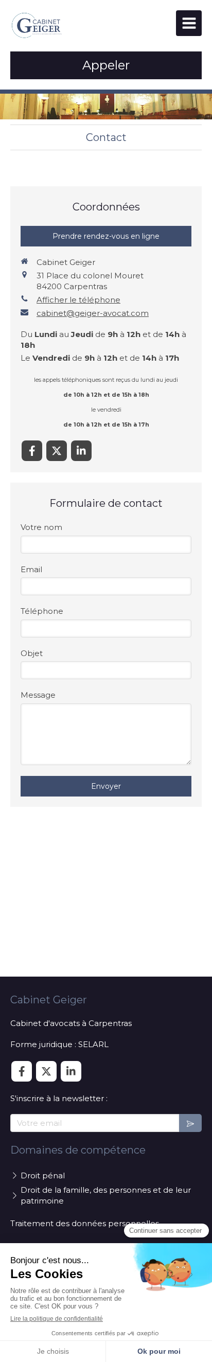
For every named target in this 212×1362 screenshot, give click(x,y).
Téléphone (42, 611)
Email (31, 569)
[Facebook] (32, 450)
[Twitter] (56, 450)
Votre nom (41, 527)
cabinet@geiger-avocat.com (93, 313)
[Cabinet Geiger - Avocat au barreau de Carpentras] (37, 25)
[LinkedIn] (81, 450)
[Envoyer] (190, 1123)
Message (38, 695)
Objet (32, 653)
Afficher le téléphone (78, 300)
